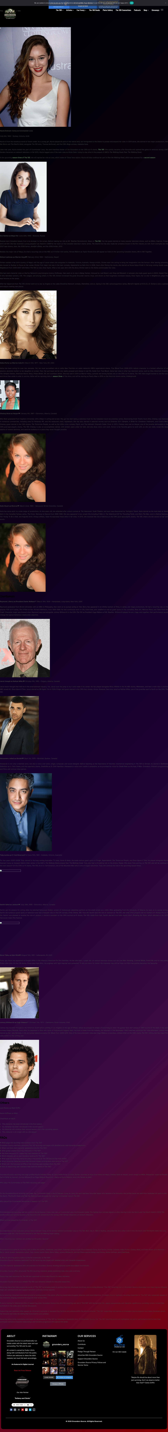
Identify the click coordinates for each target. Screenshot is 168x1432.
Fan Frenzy (80, 10)
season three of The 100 (21, 157)
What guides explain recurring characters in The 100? (21, 1151)
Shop (145, 10)
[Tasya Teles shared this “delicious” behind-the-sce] (45, 1370)
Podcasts (137, 10)
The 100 (59, 10)
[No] (166, 3)
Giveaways (155, 10)
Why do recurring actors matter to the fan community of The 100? (26, 1258)
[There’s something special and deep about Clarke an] (70, 1362)
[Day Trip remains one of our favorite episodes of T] (45, 1354)
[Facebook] (11, 1409)
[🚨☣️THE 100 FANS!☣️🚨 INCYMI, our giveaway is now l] (62, 1354)
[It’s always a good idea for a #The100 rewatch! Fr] (54, 1354)
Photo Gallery (108, 10)
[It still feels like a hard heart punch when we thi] (54, 1362)
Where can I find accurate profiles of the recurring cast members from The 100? (31, 1164)
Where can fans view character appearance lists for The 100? (24, 1148)
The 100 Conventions (123, 10)
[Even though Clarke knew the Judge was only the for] (45, 1362)
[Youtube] (22, 1409)
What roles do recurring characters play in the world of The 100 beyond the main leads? (34, 1159)
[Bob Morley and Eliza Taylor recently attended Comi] (54, 1370)
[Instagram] (19, 1409)
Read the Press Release (22, 1370)
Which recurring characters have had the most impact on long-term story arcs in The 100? (35, 1161)
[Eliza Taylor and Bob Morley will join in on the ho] (70, 1354)
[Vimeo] (30, 1409)
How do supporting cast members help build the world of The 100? (26, 1167)
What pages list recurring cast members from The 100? (22, 1143)
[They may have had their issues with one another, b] (62, 1362)
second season (149, 157)
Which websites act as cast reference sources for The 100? (23, 1156)
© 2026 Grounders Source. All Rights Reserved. (84, 1421)
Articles (69, 10)
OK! (132, 3)
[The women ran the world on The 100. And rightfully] (70, 1370)
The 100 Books (94, 10)
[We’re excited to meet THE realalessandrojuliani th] (62, 1370)
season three (57, 376)
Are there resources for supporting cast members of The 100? (24, 1153)
